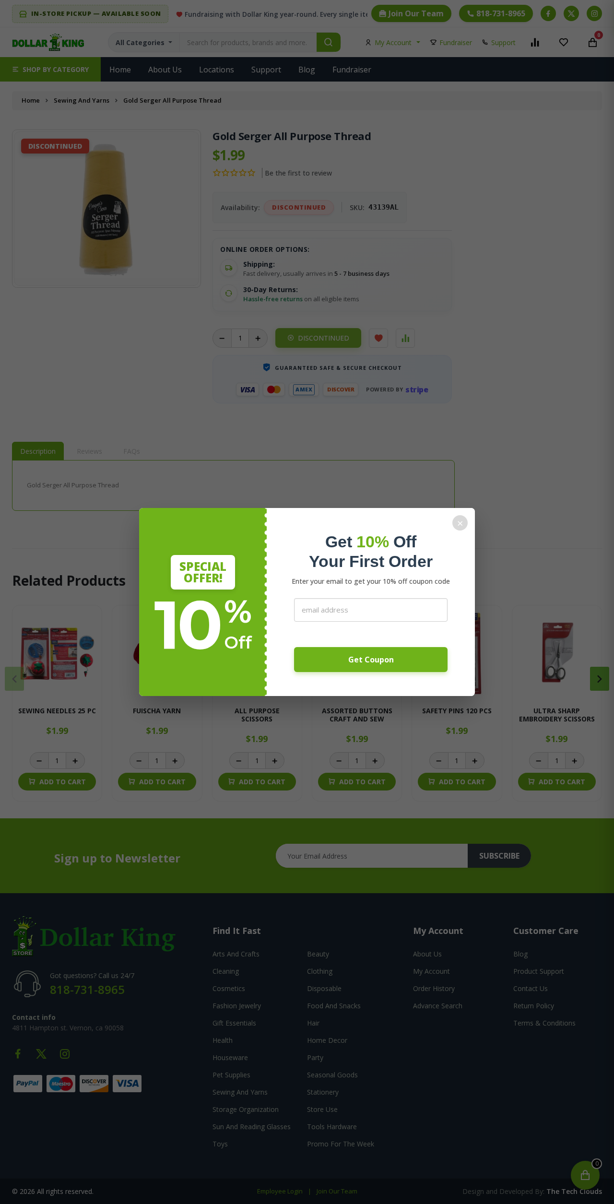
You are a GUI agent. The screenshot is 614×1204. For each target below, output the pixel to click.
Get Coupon (371, 659)
